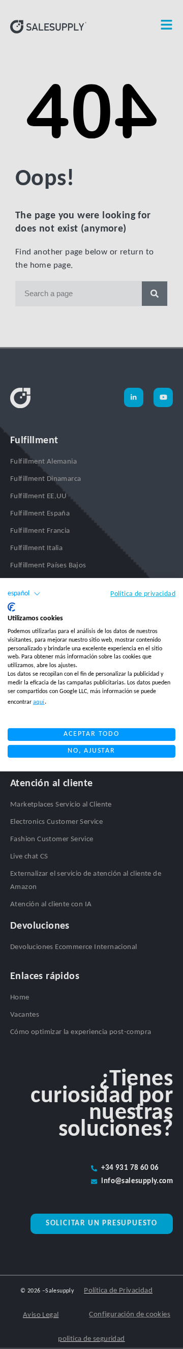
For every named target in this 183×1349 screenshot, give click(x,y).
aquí (39, 702)
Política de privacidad (142, 593)
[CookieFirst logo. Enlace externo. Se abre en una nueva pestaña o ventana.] (11, 606)
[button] (24, 593)
